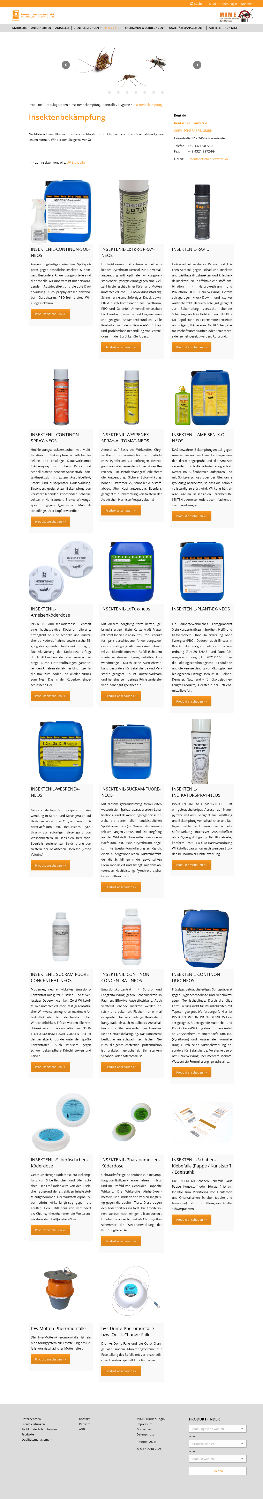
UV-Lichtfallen (77, 162)
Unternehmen (31, 1419)
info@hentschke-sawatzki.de (209, 159)
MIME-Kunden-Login (151, 1419)
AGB (82, 1429)
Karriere (84, 1424)
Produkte (35, 105)
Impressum (144, 1424)
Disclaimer (144, 1429)
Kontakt (84, 1419)
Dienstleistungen (33, 1424)
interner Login (146, 1442)
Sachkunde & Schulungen (39, 1429)
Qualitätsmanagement (37, 1439)
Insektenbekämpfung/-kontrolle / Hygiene (100, 105)
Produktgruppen (56, 105)
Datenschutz (145, 1434)
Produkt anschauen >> (50, 314)
